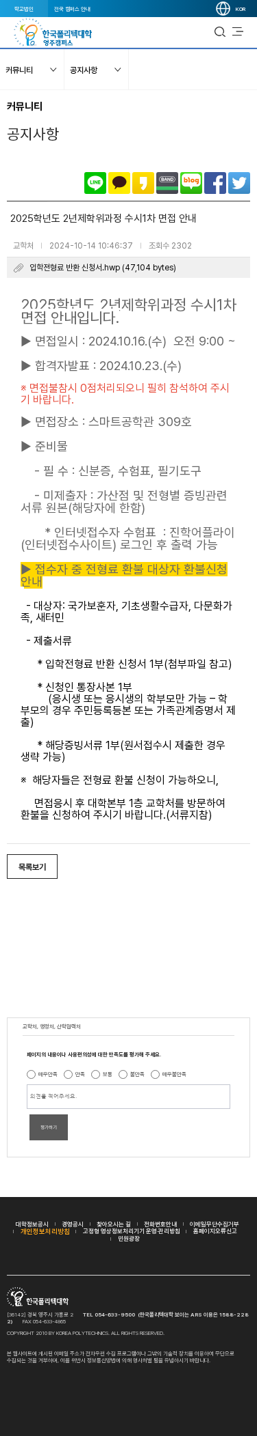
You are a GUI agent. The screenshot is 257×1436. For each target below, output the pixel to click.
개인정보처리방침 (45, 1231)
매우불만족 (174, 1074)
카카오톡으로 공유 (119, 183)
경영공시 (73, 1224)
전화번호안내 (160, 1224)
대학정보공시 (32, 1224)
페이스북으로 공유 (215, 183)
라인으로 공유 (95, 183)
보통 (107, 1074)
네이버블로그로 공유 (191, 183)
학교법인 (24, 8)
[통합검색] (220, 32)
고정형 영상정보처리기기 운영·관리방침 (131, 1231)
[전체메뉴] (237, 32)
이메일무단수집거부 (214, 1224)
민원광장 (129, 1238)
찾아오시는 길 (114, 1224)
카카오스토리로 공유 (143, 183)
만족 (80, 1074)
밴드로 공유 (167, 183)
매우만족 (48, 1074)
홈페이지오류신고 (215, 1231)
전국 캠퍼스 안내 (72, 8)
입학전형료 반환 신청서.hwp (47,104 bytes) (102, 267)
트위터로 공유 (239, 183)
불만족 (137, 1074)
